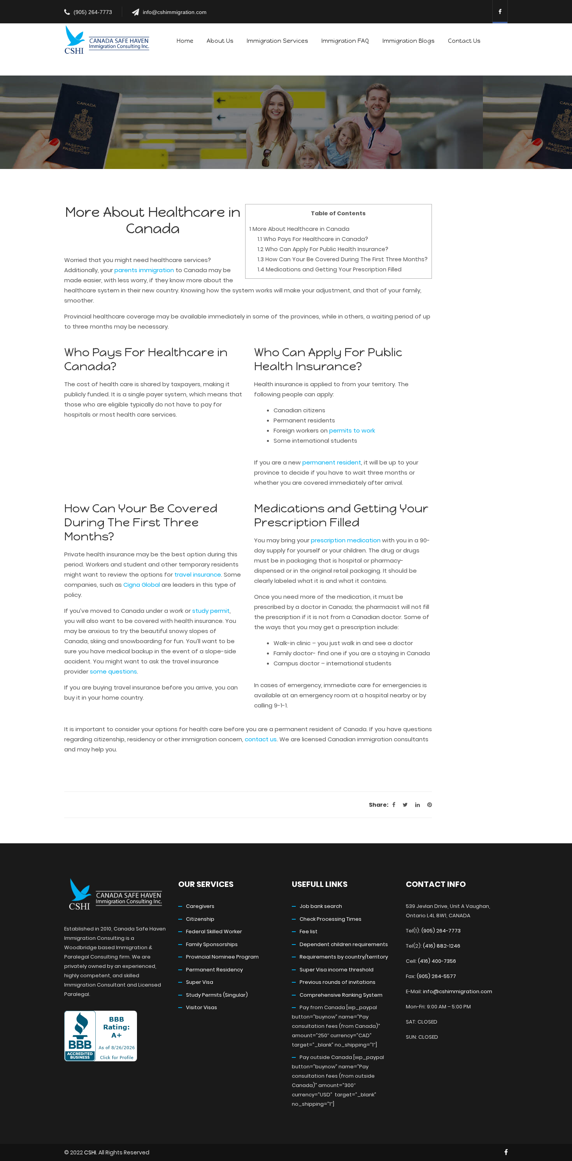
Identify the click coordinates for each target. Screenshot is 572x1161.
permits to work (352, 430)
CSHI (90, 1152)
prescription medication (346, 540)
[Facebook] (393, 805)
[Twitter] (405, 805)
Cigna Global (141, 584)
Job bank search (321, 906)
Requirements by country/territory (344, 956)
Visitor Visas (201, 1007)
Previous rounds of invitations (337, 982)
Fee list (309, 931)
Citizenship (200, 919)
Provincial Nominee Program (222, 956)
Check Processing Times (330, 919)
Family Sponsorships (212, 944)
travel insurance (197, 574)
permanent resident (331, 462)
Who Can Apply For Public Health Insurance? (323, 249)
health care (116, 384)
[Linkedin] (417, 805)
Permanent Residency (214, 969)
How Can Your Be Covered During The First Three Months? (343, 259)
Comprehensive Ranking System (341, 995)
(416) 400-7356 (437, 961)
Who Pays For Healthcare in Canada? (313, 239)
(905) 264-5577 (436, 976)
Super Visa (199, 982)
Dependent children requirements (344, 944)
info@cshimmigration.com (175, 12)
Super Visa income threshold (337, 969)
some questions (113, 671)
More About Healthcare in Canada (299, 229)
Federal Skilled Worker (214, 931)
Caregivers (200, 906)
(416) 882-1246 (441, 946)
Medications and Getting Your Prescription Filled (330, 269)
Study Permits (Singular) (217, 995)
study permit (211, 611)
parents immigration (144, 270)
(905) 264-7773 (93, 12)
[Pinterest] (429, 805)
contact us (261, 739)
